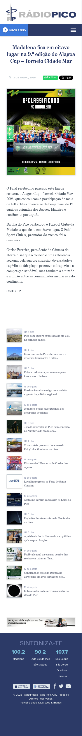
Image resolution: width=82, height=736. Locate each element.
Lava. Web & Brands (50, 702)
